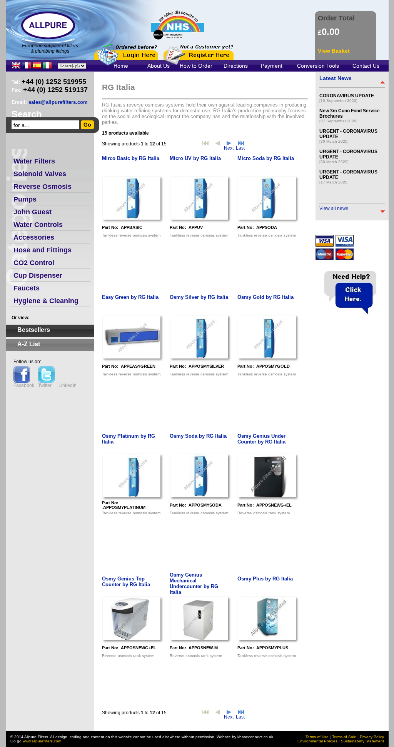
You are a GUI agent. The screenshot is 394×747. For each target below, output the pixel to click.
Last (240, 148)
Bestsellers (33, 330)
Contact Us (365, 66)
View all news (333, 208)
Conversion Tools (318, 66)
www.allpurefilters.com (42, 741)
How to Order (196, 66)
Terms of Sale (344, 737)
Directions (236, 66)
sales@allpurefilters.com (58, 102)
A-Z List (28, 344)
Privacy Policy (372, 737)
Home (121, 66)
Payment (271, 66)
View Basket (334, 51)
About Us (158, 66)
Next (229, 148)
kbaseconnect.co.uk (255, 737)
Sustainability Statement (362, 741)
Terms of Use (317, 737)
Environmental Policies (317, 741)
